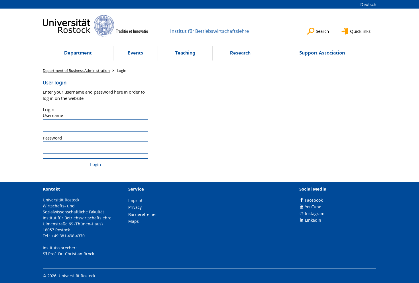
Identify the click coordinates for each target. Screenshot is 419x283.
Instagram (314, 213)
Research (240, 53)
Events (135, 53)
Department (78, 53)
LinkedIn (313, 220)
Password (52, 138)
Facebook (314, 200)
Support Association (322, 53)
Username (53, 115)
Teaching (185, 53)
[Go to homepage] (95, 25)
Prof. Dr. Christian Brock (71, 253)
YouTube (313, 206)
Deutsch (368, 4)
